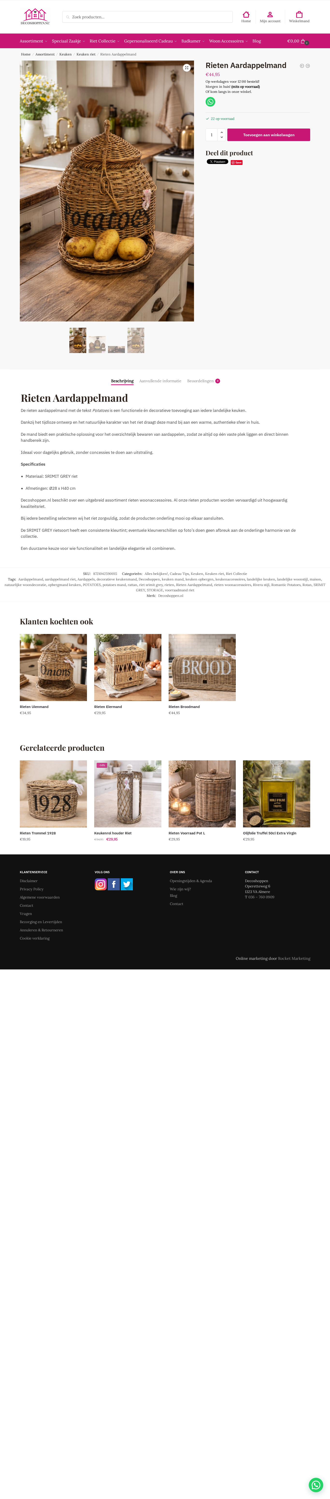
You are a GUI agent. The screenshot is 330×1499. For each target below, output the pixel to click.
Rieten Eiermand (108, 706)
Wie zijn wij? (180, 889)
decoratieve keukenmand (117, 579)
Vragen (26, 913)
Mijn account (270, 21)
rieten (169, 585)
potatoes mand (114, 585)
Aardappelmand (30, 579)
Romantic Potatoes (286, 585)
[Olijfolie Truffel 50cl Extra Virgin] (276, 793)
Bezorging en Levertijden (41, 922)
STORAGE (155, 590)
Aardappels (86, 579)
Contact (26, 905)
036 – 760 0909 (261, 897)
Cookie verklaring (35, 938)
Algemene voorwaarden (40, 897)
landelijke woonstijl (292, 579)
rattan (132, 585)
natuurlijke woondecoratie (25, 585)
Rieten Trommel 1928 (38, 833)
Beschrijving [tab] (122, 380)
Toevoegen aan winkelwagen (268, 134)
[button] (187, 68)
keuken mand (173, 579)
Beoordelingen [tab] (200, 380)
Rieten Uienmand (34, 706)
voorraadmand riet (179, 590)
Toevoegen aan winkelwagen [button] (53, 722)
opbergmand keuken (64, 585)
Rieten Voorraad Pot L (187, 833)
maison (315, 579)
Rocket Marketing (294, 958)
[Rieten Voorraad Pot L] (202, 793)
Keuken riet (86, 54)
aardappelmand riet (60, 579)
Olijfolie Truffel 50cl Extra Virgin (269, 833)
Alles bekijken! (156, 574)
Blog (173, 895)
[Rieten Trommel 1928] (53, 793)
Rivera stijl (261, 585)
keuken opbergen (200, 579)
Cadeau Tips (179, 574)
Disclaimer (29, 881)
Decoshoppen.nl (170, 595)
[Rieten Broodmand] (202, 667)
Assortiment (45, 54)
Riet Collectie (236, 574)
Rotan (307, 585)
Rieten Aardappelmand (194, 585)
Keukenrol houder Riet (113, 833)
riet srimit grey (151, 585)
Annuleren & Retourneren (41, 930)
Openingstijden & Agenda (191, 881)
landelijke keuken (261, 579)
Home (246, 21)
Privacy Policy (31, 889)
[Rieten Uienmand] (53, 667)
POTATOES (92, 585)
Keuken (65, 54)
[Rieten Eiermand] (127, 667)
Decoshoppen (149, 579)
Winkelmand (299, 21)
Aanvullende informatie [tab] (160, 380)
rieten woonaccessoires (232, 585)
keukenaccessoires (230, 579)
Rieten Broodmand (184, 706)
